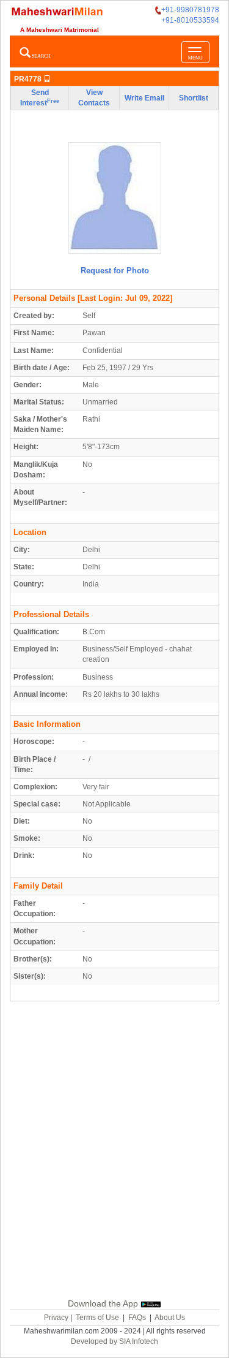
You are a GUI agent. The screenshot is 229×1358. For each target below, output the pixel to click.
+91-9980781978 (190, 10)
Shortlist (193, 98)
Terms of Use (97, 1317)
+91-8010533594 (190, 20)
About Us (169, 1317)
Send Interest (39, 97)
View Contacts (94, 97)
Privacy (56, 1317)
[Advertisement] (114, 1147)
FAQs (137, 1317)
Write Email (144, 98)
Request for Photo (115, 270)
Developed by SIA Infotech (114, 1341)
